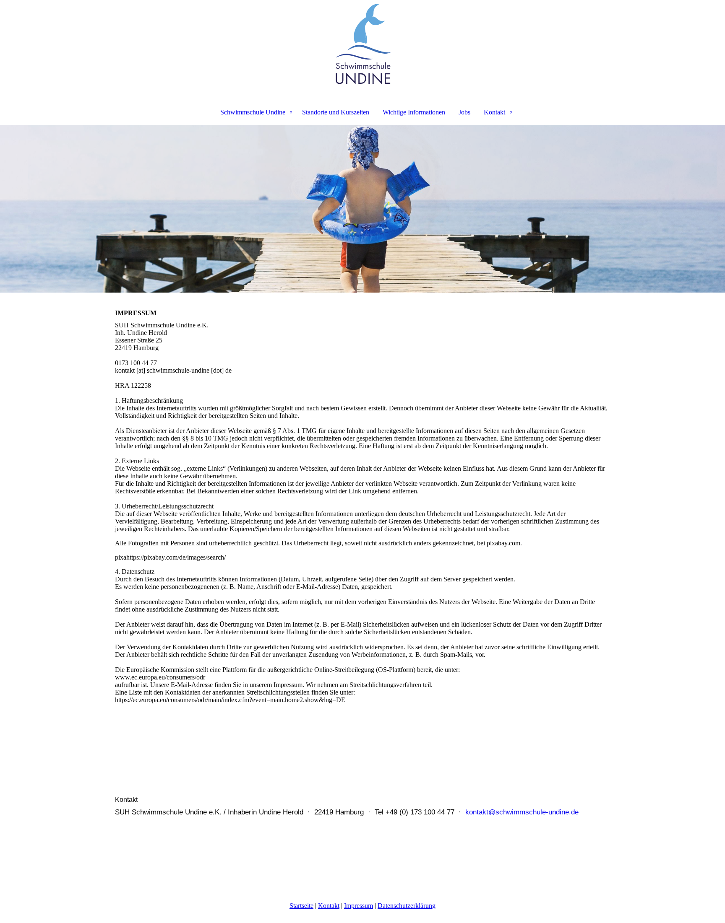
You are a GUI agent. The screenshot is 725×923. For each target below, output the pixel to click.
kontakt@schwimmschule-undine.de (522, 812)
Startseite (301, 905)
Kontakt (494, 112)
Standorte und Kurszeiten (335, 112)
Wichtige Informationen (414, 112)
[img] (362, 44)
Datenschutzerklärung (407, 905)
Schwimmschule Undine (252, 112)
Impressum (358, 905)
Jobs (464, 112)
